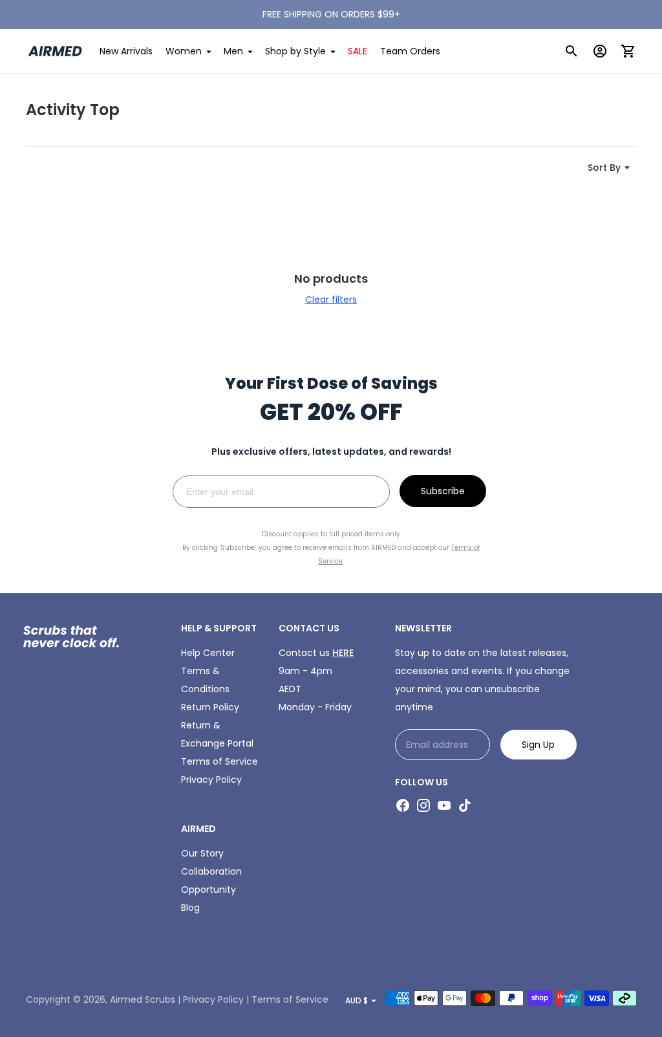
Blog (190, 907)
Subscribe (443, 491)
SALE (357, 51)
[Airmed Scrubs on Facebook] (403, 805)
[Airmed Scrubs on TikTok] (465, 805)
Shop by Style (295, 51)
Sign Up (538, 744)
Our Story (202, 853)
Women (184, 51)
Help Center (208, 652)
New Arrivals (126, 51)
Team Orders (410, 51)
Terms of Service (219, 761)
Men (233, 51)
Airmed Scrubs (142, 999)
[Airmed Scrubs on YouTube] (444, 805)
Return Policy (210, 707)
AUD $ (356, 1000)
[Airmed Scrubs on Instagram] (423, 805)
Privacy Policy (211, 779)
